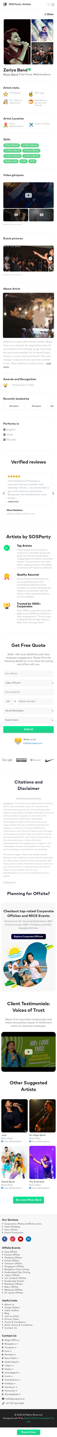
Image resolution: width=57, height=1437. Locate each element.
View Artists (11, 1230)
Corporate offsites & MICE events (23, 1224)
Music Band (10, 74)
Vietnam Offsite (13, 1264)
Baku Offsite (11, 1287)
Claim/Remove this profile (28, 798)
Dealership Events (14, 1281)
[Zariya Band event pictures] (28, 259)
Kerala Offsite (12, 1255)
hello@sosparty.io (32, 743)
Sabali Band (8, 1182)
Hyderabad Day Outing (17, 1272)
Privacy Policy (11, 1319)
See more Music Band (28, 1200)
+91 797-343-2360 (14, 1403)
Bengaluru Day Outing (16, 1269)
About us (9, 1305)
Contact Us (10, 1328)
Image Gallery (12, 1307)
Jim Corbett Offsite (15, 1278)
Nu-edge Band (37, 1135)
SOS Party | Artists (20, 4)
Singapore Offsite (14, 1266)
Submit (28, 729)
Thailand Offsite (13, 1258)
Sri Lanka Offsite (13, 1293)
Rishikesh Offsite (13, 1284)
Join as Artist (11, 1316)
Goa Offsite (10, 1252)
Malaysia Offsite (13, 1290)
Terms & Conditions (15, 1322)
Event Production (13, 1233)
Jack (3, 1135)
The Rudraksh (36, 1182)
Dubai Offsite (11, 1261)
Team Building (12, 1227)
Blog (6, 1313)
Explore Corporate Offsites (28, 937)
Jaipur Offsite (12, 1275)
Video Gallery (11, 1310)
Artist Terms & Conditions (18, 1325)
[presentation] (7, 259)
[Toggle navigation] (53, 4)
